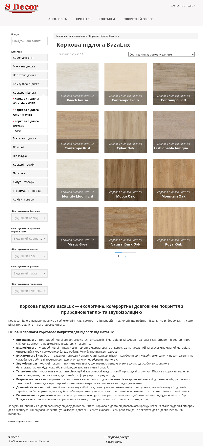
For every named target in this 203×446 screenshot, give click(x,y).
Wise (17, 131)
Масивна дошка (24, 66)
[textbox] (29, 218)
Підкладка (20, 156)
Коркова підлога (24, 92)
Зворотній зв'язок (140, 19)
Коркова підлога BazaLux (26, 123)
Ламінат (18, 147)
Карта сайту (114, 441)
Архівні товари (23, 199)
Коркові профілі (24, 164)
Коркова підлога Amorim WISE (26, 112)
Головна (59, 19)
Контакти (107, 19)
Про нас (83, 19)
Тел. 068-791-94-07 (183, 6)
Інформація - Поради (28, 191)
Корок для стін (23, 57)
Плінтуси (19, 173)
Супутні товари (23, 182)
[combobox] (29, 218)
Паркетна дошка (24, 75)
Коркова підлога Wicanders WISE (26, 101)
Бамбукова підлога (26, 84)
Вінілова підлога (24, 138)
